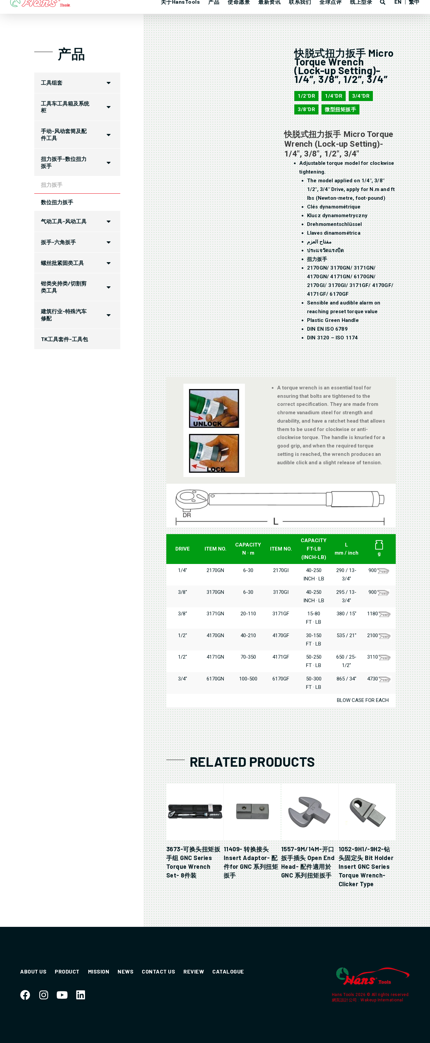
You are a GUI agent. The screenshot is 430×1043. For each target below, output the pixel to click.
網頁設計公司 (345, 1000)
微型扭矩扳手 (340, 109)
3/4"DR (361, 96)
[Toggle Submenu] (108, 83)
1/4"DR (333, 96)
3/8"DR (306, 109)
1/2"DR (306, 96)
